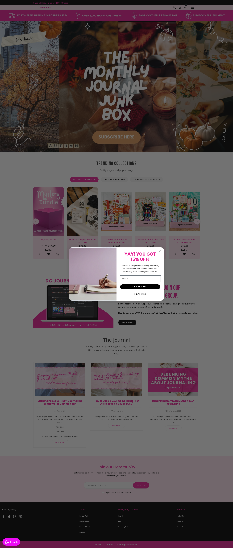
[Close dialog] (160, 251)
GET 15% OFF (140, 287)
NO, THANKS (140, 294)
